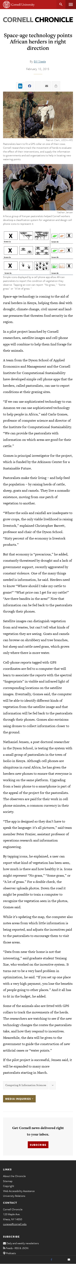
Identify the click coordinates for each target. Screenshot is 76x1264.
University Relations (14, 1196)
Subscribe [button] (38, 1145)
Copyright (8, 1186)
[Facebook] (51, 1260)
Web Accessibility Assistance (19, 1191)
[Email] (69, 1260)
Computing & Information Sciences (25, 1085)
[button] (38, 115)
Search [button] (60, 4)
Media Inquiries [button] (18, 1099)
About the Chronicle (14, 1176)
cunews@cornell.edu (15, 1224)
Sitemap (7, 1181)
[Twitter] (60, 1260)
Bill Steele (40, 61)
